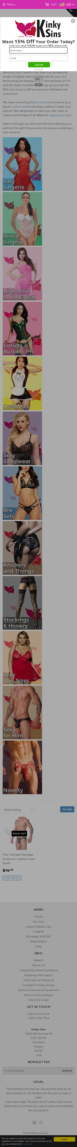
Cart (53, 4)
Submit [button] (39, 64)
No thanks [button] (38, 69)
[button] (73, 21)
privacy (38, 84)
